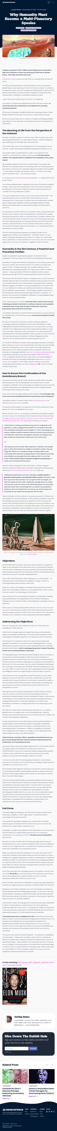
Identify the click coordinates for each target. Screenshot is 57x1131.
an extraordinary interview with (22, 470)
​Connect (42, 1109)
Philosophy (20, 28)
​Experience (33, 1109)
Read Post (6, 1099)
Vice (34, 470)
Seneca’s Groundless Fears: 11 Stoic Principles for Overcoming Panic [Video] (41, 1091)
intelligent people (12, 345)
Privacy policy (5, 1123)
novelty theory (35, 240)
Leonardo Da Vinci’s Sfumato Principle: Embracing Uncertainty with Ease (13, 1092)
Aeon (21, 421)
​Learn (26, 1109)
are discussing (23, 345)
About (41, 1111)
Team (41, 1114)
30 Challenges (34, 1116)
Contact (42, 1116)
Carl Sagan (6, 196)
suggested (33, 364)
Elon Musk (11, 409)
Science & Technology (33, 28)
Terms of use (13, 1123)
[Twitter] (49, 1111)
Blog (26, 1111)
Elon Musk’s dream (10, 79)
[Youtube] (51, 1111)
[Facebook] (47, 1111)
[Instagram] (54, 1111)
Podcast (27, 1114)
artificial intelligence (28, 30)
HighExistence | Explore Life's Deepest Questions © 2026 (12, 1126)
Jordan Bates (16, 10)
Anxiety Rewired (34, 1114)
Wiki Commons (32, 554)
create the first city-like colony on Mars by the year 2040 (23, 418)
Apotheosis (33, 1111)
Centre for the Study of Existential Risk (38, 352)
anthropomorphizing (22, 178)
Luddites (12, 587)
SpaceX (17, 413)
